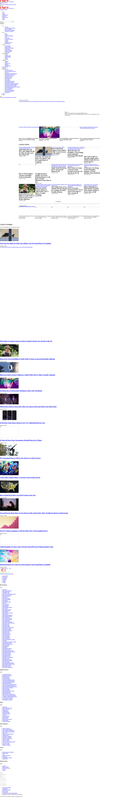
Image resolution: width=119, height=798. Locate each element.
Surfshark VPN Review (7, 675)
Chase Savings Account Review (8, 694)
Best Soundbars (5, 605)
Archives (4, 581)
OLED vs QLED (5, 740)
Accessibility (4, 788)
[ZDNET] (3, 774)
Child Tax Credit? (5, 743)
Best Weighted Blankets (7, 648)
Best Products (5, 17)
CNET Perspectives (6, 768)
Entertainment (5, 14)
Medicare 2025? (5, 735)
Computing (7, 38)
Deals (3, 19)
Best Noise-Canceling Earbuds (11, 84)
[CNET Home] (3, 570)
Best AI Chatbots (8, 29)
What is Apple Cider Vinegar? (8, 730)
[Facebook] (6, 572)
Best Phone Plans (8, 77)
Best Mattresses (5, 646)
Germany (6, 573)
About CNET (5, 575)
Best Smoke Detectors (9, 91)
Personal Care (7, 63)
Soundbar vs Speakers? (7, 736)
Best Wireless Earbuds (9, 82)
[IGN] (3, 785)
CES (3, 754)
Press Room (4, 577)
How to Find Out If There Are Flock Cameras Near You (17, 495)
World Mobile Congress (7, 757)
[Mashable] (3, 780)
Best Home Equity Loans (7, 644)
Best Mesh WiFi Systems (7, 660)
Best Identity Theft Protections (11, 73)
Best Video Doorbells (9, 87)
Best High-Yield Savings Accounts (9, 641)
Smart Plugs (7, 52)
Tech (3, 12)
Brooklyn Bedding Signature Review (9, 686)
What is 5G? (4, 732)
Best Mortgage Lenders (7, 642)
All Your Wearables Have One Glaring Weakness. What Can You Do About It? (59, 217)
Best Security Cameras (6, 628)
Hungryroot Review (6, 692)
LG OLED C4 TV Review (7, 697)
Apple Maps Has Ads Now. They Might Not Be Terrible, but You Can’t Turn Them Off (27, 152)
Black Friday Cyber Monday (8, 752)
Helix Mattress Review (6, 683)
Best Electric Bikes (6, 626)
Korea (12, 573)
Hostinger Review (6, 688)
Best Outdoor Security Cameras (8, 639)
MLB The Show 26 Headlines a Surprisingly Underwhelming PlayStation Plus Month (75, 153)
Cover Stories (5, 66)
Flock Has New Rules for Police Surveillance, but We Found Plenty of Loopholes (43, 159)
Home (3, 13)
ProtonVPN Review (6, 678)
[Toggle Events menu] (1, 750)
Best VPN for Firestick (6, 590)
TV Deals (4, 714)
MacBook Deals (5, 716)
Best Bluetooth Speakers (10, 81)
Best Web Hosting (6, 617)
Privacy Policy (5, 790)
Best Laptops (7, 80)
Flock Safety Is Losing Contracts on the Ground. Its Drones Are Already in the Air (75, 170)
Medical (6, 64)
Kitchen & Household (9, 48)
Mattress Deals (5, 720)
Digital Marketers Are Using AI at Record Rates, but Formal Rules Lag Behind (25, 564)
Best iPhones (5, 600)
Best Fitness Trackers (6, 654)
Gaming (6, 40)
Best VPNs (4, 589)
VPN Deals (4, 706)
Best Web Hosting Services (10, 71)
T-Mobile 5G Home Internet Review (9, 696)
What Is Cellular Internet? (7, 729)
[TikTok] (4, 572)
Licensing (4, 579)
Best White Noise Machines (7, 650)
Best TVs (7, 72)
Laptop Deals (5, 718)
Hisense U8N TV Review (7, 698)
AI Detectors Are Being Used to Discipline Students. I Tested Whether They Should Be (92, 170)
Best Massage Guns (6, 656)
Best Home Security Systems (8, 627)
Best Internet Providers (6, 659)
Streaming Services (8, 42)
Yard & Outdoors (8, 51)
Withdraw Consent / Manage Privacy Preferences (13, 794)
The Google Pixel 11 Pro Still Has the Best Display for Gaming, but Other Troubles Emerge (59, 189)
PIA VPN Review (6, 677)
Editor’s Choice (5, 766)
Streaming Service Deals (7, 708)
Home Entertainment (9, 35)
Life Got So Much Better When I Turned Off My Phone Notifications (76, 217)
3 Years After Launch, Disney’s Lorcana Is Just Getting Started (20, 477)
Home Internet (8, 45)
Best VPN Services (9, 70)
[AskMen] (3, 782)
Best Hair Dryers (5, 658)
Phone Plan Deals (5, 712)
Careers (3, 582)
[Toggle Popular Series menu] (1, 763)
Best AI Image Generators (10, 28)
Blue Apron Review (6, 689)
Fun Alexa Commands (6, 737)
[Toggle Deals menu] (1, 704)
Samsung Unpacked (6, 755)
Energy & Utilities (8, 50)
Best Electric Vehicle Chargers (8, 622)
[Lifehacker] (3, 779)
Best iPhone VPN (5, 592)
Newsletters (4, 578)
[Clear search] (12, 21)
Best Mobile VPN (6, 591)
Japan (9, 573)
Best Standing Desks (6, 655)
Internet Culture (8, 55)
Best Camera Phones (6, 599)
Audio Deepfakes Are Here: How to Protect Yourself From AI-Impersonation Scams (26, 547)
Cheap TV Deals (5, 715)
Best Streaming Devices (7, 595)
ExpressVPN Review (6, 674)
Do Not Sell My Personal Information (9, 793)
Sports (6, 58)
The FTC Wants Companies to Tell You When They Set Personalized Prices (24, 531)
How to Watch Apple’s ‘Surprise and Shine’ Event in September (26, 175)
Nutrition (6, 61)
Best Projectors (5, 606)
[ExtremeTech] (3, 783)
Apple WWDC (5, 753)
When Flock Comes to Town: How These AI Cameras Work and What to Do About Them (28, 406)
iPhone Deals (5, 710)
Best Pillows (4, 647)
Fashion (6, 59)
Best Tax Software (6, 645)
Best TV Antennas (6, 596)
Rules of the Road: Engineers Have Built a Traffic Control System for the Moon (58, 151)
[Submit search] (13, 21)
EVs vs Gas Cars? (6, 742)
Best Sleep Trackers (6, 649)
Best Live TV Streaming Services (9, 594)
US (1, 573)
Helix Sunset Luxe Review (7, 687)
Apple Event (4, 758)
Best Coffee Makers (6, 636)
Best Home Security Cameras (10, 85)
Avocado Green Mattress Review (8, 685)
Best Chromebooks (6, 610)
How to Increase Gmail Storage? (8, 741)
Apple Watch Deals (6, 721)
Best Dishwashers (5, 637)
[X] (7, 572)
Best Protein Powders (6, 652)
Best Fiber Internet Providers (8, 662)
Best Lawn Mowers (6, 638)
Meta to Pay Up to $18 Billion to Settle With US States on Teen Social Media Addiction (27, 196)
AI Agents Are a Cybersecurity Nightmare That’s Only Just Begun (21, 390)
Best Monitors (5, 611)
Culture (6, 54)
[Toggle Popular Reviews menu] (1, 672)
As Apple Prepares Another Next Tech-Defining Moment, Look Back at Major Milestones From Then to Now (43, 178)
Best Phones (7, 92)
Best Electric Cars (5, 624)
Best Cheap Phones (6, 598)
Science (4, 769)
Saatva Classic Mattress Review (8, 681)
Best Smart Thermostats (9, 90)
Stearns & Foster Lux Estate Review (9, 684)
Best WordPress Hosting (7, 616)
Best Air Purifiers (8, 89)
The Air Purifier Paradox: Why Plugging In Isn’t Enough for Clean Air (43, 217)
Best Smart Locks (8, 76)
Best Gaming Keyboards (7, 618)
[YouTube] (2, 572)
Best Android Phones (6, 601)
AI (3, 11)
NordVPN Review (6, 676)
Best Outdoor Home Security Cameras (12, 86)
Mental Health (8, 65)
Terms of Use (5, 792)
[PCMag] (2, 777)
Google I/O (4, 756)
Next (63, 201)
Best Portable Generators (7, 621)
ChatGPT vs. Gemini (9, 31)
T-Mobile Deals (5, 711)
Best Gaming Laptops (6, 609)
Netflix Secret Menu (6, 745)
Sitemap (4, 580)
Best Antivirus (5, 614)
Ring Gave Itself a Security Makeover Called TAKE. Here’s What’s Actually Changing (42, 191)
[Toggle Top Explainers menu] (1, 726)
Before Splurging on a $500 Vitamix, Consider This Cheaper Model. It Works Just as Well (91, 189)
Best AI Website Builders (10, 30)
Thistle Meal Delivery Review (8, 691)
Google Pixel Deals (6, 713)
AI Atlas (6, 26)
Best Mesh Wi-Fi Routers (10, 74)
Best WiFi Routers (6, 661)
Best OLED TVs (5, 604)
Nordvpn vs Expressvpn (7, 738)
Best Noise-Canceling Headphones (12, 83)
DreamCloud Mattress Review (8, 682)
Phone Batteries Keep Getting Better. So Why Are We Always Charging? (92, 217)
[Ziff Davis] (1, 773)
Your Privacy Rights (6, 789)
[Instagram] (1, 572)
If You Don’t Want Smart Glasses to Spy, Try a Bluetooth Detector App (22, 423)
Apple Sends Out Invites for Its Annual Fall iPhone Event (76, 113)
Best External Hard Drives (7, 612)
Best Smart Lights (5, 632)
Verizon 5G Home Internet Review (9, 695)
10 (60, 201)
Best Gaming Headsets (6, 619)
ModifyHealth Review (6, 693)
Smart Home (7, 49)
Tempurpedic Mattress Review (8, 679)
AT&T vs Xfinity (5, 739)
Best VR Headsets (6, 620)
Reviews (4, 16)
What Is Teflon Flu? (6, 728)
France (3, 573)
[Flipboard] (9, 572)
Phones (66, 112)
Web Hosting (7, 43)
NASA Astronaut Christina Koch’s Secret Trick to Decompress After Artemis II (75, 190)
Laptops (6, 41)
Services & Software (9, 39)
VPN (6, 36)
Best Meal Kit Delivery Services (8, 651)
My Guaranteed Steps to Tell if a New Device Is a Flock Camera (20, 458)
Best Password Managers (7, 615)
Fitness (6, 62)
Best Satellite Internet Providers (8, 664)
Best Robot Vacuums (9, 75)
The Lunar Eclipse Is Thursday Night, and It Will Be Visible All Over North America (91, 159)
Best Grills (4, 640)
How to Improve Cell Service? (8, 731)
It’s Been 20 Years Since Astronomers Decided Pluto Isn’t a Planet (21, 440)
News (3, 18)
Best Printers (7, 79)
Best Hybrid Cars (5, 625)
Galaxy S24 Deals (6, 709)
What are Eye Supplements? (8, 733)
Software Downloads (6, 787)
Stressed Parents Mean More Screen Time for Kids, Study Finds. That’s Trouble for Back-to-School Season (34, 513)
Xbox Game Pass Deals (7, 719)
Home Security (8, 46)
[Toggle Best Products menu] (1, 587)
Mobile (6, 34)
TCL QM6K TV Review (7, 699)
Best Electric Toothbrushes (7, 657)
